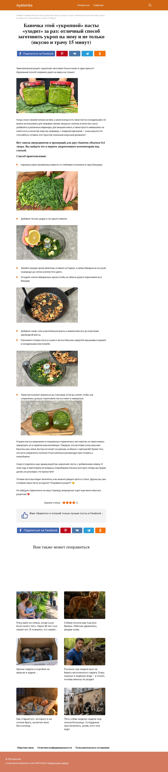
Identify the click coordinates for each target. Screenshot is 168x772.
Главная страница (23, 15)
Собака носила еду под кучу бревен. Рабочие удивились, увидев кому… (80, 626)
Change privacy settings (58, 763)
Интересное (83, 5)
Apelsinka (24, 5)
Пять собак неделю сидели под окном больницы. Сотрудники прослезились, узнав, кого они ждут (82, 724)
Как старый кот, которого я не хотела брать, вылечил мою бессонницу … (34, 722)
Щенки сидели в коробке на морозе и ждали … (32, 671)
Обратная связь (25, 747)
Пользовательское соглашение (92, 747)
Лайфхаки (98, 5)
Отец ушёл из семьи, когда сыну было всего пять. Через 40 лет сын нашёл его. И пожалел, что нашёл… (36, 626)
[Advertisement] (61, 571)
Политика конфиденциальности (55, 747)
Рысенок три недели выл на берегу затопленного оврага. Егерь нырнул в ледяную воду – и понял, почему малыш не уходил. (84, 674)
